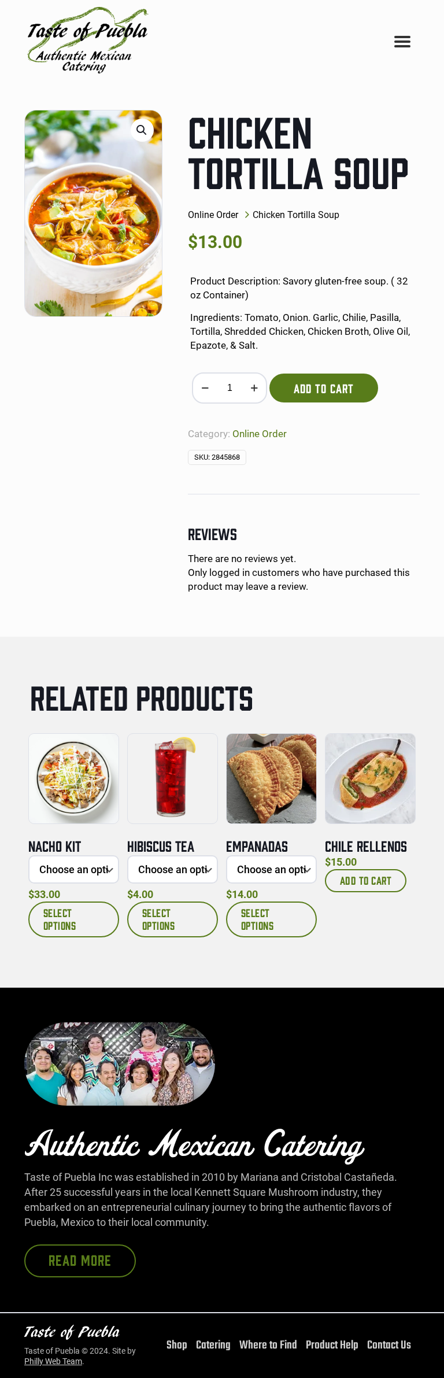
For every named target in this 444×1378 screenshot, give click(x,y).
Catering (213, 1345)
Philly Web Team (53, 1361)
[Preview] (102, 774)
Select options (59, 919)
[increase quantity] (254, 388)
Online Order (213, 214)
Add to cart (324, 387)
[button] (142, 130)
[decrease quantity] (205, 388)
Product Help (332, 1345)
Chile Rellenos (366, 845)
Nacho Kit (54, 845)
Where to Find (268, 1345)
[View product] (102, 750)
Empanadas (257, 845)
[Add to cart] (398, 750)
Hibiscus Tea (160, 845)
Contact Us (389, 1345)
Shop (176, 1345)
